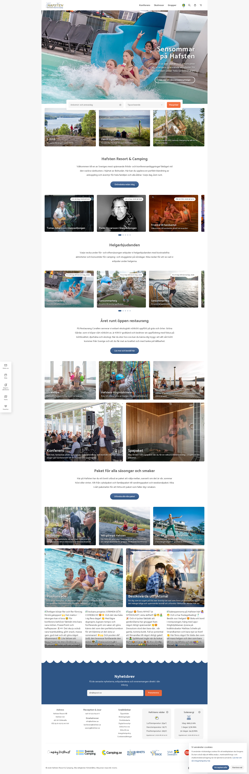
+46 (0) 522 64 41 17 (92, 713)
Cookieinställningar (124, 736)
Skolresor (159, 5)
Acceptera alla (220, 767)
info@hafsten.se (92, 721)
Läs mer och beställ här (124, 350)
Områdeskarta (124, 720)
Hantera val (237, 767)
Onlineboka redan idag (125, 184)
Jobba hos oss (124, 726)
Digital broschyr (124, 723)
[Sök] (189, 5)
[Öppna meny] (200, 5)
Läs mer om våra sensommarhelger (175, 80)
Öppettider (124, 713)
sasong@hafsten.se (92, 728)
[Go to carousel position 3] (125, 235)
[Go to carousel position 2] (123, 235)
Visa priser (173, 105)
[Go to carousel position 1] (119, 235)
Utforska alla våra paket (124, 496)
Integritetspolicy (124, 733)
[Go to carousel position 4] (127, 235)
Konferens (144, 5)
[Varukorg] (195, 5)
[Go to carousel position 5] (130, 235)
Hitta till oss (124, 730)
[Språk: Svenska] (183, 5)
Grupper (172, 5)
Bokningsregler (124, 716)
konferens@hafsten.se (92, 724)
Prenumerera (153, 692)
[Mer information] (167, 712)
